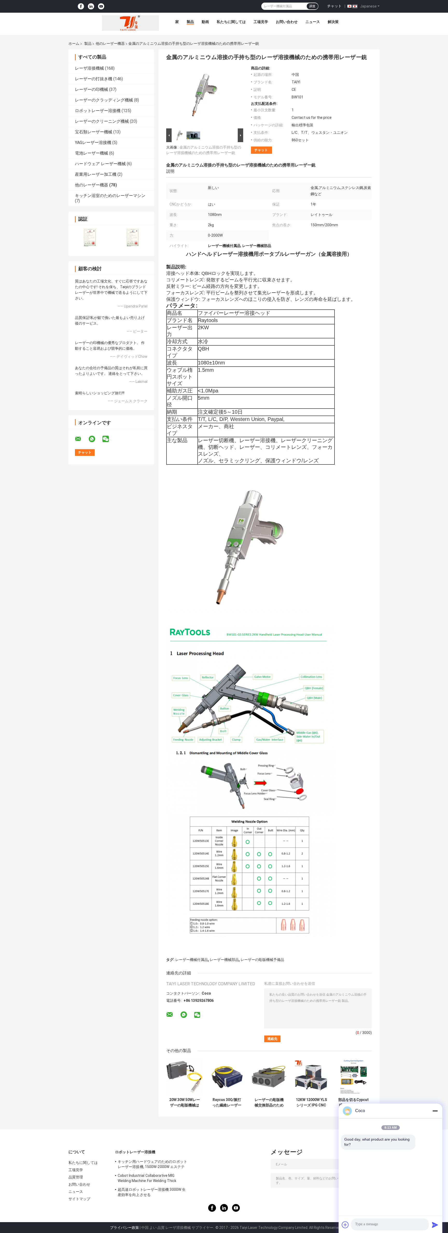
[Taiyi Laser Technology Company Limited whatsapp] (95, 439)
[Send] (435, 1224)
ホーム (73, 43)
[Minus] (435, 1111)
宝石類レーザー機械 (93, 131)
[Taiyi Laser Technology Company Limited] (130, 23)
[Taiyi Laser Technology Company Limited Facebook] (81, 6)
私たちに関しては (231, 22)
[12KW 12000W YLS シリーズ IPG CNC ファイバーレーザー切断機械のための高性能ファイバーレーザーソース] (311, 1077)
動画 (205, 22)
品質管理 (75, 1177)
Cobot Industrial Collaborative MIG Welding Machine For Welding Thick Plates (147, 1178)
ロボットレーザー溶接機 (98, 110)
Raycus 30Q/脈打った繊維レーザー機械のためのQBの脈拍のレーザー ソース (227, 1102)
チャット (334, 6)
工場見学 (261, 22)
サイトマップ (79, 1199)
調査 (312, 6)
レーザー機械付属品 (191, 960)
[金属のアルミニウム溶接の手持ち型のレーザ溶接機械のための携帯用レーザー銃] (202, 96)
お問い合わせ (287, 22)
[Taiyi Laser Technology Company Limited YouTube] (101, 6)
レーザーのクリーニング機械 (102, 121)
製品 (190, 22)
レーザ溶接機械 (89, 68)
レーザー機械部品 (224, 960)
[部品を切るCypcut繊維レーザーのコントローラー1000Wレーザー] (353, 1077)
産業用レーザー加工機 (95, 174)
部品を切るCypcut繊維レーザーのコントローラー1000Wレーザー (353, 1102)
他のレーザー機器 (110, 43)
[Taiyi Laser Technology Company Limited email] (81, 439)
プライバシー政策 (124, 1227)
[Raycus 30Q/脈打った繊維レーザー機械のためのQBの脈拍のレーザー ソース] (226, 1077)
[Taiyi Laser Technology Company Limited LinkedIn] (91, 6)
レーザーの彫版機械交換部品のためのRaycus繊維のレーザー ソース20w (269, 1102)
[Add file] (345, 1224)
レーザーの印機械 (91, 89)
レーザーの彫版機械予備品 (262, 960)
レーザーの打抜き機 (93, 78)
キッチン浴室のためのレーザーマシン (110, 195)
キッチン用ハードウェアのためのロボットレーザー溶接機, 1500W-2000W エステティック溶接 (152, 1164)
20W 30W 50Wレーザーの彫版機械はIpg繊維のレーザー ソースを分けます (184, 1102)
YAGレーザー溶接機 (93, 142)
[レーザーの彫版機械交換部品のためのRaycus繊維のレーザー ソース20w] (269, 1077)
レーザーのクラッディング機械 (104, 100)
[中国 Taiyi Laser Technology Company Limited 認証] (89, 237)
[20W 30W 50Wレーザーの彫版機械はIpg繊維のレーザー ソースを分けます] (184, 1077)
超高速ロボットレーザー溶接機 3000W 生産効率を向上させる (152, 1192)
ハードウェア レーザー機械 (100, 163)
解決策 (333, 22)
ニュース (312, 22)
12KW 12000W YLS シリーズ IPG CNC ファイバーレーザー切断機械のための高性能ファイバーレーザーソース (311, 1102)
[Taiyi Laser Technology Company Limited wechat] (108, 439)
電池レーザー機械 (91, 153)
